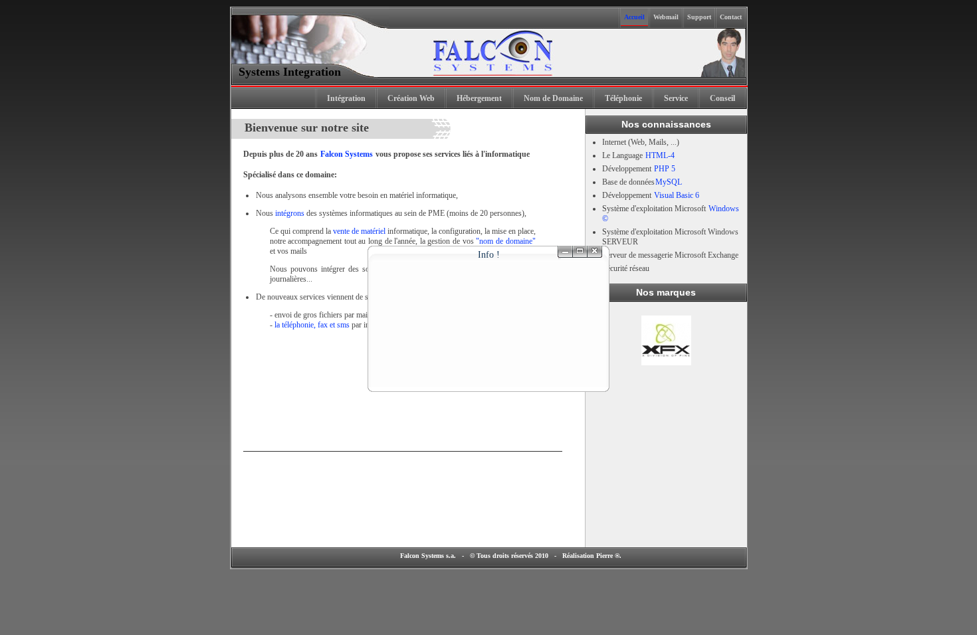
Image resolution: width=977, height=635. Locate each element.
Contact (731, 17)
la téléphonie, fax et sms (312, 324)
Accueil (634, 17)
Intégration (346, 98)
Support (699, 17)
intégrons (289, 213)
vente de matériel (359, 231)
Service (676, 98)
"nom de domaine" (505, 241)
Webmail (666, 17)
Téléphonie (623, 98)
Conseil (722, 98)
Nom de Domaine (553, 98)
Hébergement (479, 98)
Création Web (411, 98)
